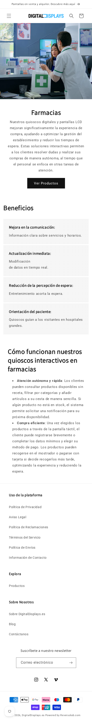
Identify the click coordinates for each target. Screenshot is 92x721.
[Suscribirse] (71, 662)
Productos (17, 586)
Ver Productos (46, 183)
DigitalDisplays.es (33, 715)
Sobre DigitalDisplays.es (27, 614)
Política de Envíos (22, 547)
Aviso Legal (17, 517)
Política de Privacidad (25, 507)
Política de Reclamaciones (28, 527)
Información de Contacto (28, 557)
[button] (9, 16)
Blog (12, 624)
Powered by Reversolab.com (63, 715)
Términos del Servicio (25, 537)
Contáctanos (19, 634)
